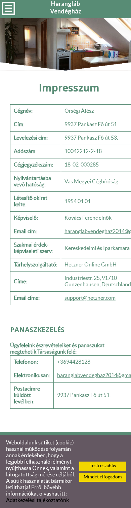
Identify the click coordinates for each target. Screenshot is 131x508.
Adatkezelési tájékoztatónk (37, 500)
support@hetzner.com (90, 298)
